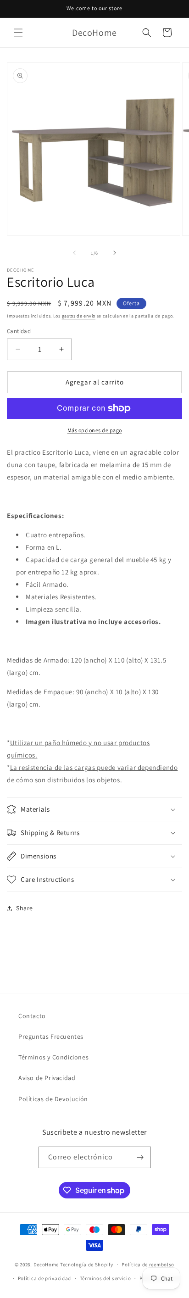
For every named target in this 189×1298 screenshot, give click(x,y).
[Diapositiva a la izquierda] (74, 253)
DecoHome (46, 1264)
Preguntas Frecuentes (50, 1036)
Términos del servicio (105, 1278)
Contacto (32, 1016)
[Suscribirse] (140, 1157)
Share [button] (24, 908)
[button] (18, 32)
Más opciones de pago (94, 430)
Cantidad (19, 331)
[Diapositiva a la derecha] (115, 253)
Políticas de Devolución (53, 1099)
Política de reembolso (148, 1264)
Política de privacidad (44, 1278)
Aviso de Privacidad (46, 1078)
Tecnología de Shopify (86, 1264)
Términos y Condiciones (53, 1057)
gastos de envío (79, 316)
